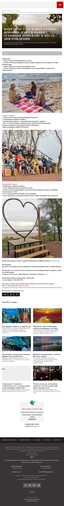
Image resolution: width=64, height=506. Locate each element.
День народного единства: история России (16, 326)
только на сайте (55, 261)
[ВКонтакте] (5, 294)
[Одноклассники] (11, 294)
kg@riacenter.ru (16, 472)
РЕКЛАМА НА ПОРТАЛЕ (9, 440)
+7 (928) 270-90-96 (46, 468)
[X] (17, 294)
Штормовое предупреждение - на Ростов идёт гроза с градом (46, 355)
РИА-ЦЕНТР (37, 440)
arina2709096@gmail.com (45, 472)
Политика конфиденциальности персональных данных (32, 499)
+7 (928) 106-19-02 (16, 468)
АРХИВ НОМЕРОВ (25, 440)
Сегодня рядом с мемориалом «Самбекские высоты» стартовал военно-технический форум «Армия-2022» (16, 386)
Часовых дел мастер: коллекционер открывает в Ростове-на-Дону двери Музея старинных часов (45, 386)
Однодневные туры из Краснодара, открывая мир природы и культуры (45, 327)
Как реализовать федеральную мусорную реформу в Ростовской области (16, 355)
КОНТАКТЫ (57, 440)
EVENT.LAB (47, 440)
